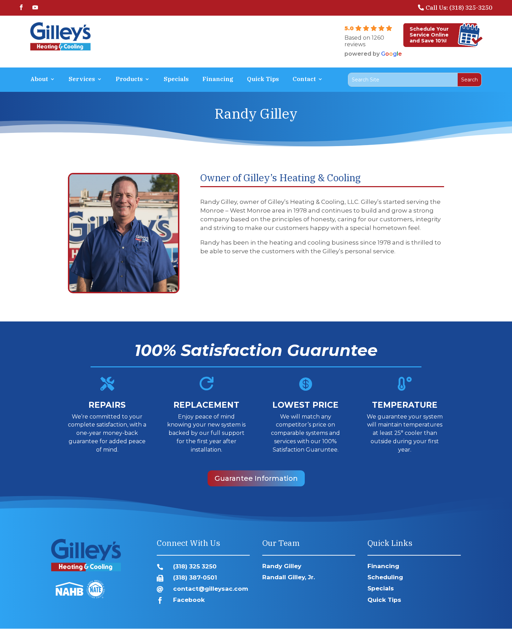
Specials (176, 80)
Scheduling (385, 577)
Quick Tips (263, 80)
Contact (304, 80)
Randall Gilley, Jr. (288, 577)
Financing (217, 80)
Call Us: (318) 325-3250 (459, 7)
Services (82, 80)
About (39, 80)
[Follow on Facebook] (21, 7)
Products (129, 80)
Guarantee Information (256, 478)
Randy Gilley (281, 566)
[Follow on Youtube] (35, 7)
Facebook (189, 599)
